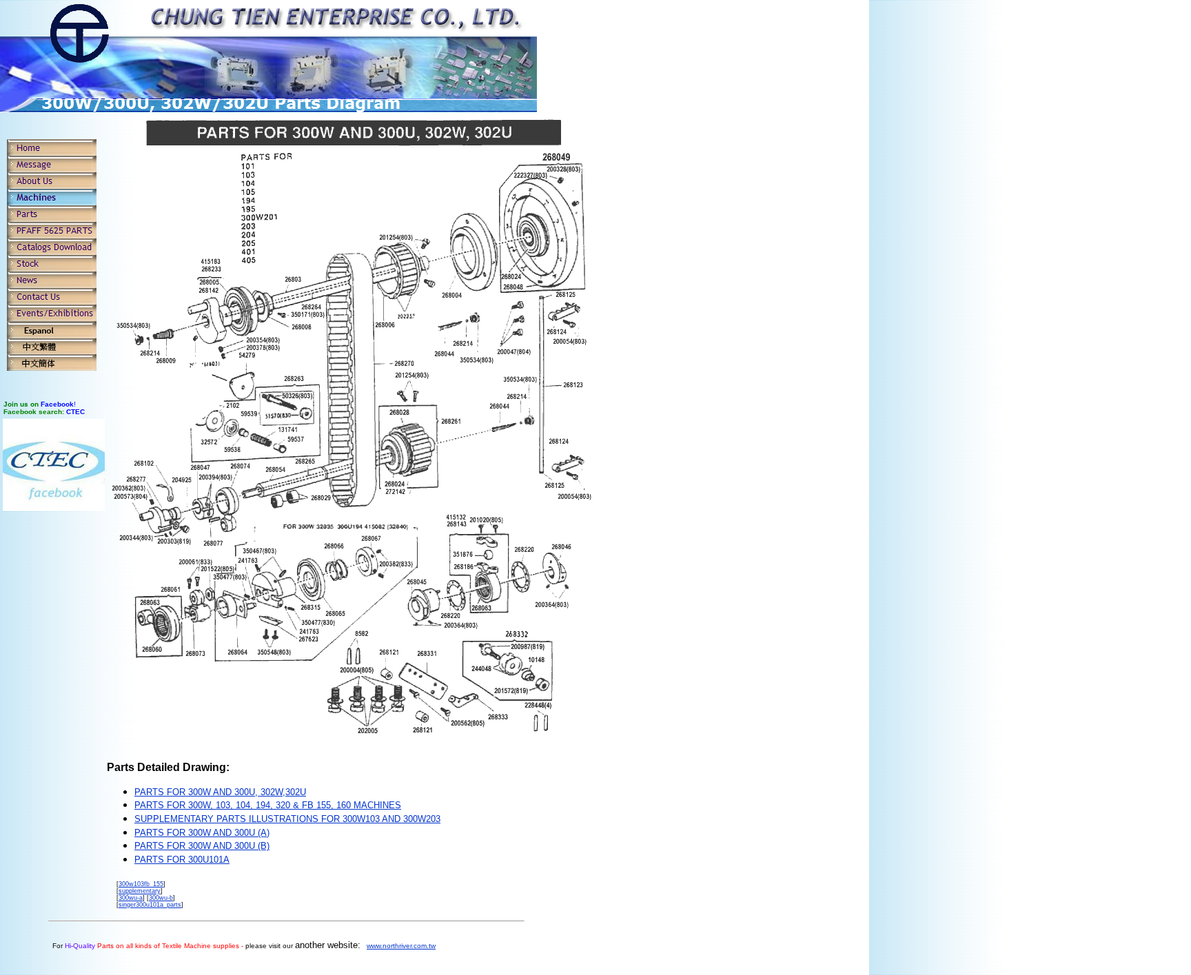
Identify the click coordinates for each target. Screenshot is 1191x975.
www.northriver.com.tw (401, 946)
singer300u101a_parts (150, 904)
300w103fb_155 (141, 884)
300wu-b (161, 897)
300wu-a (131, 897)
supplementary (140, 890)
